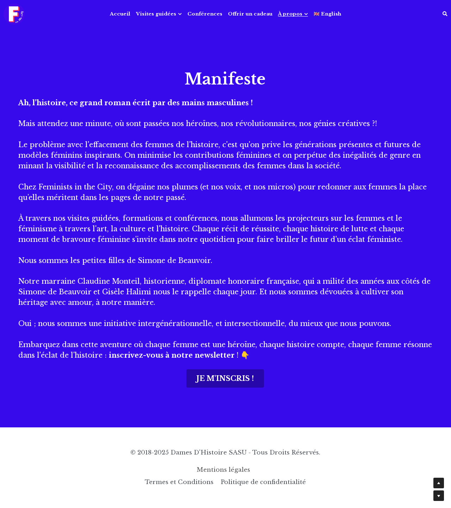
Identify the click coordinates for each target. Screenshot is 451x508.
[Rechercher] (445, 14)
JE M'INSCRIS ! (225, 378)
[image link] (14, 14)
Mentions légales (225, 469)
